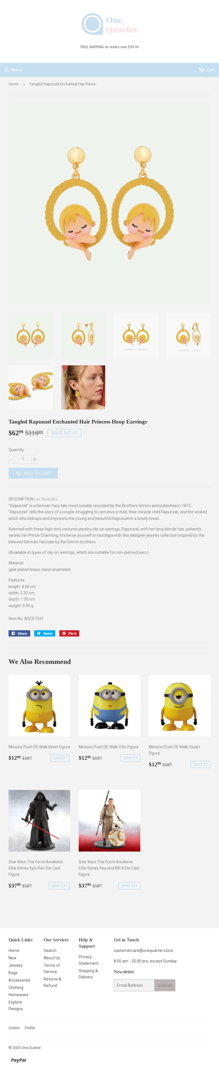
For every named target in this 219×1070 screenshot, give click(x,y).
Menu (16, 70)
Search (50, 950)
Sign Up (165, 985)
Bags (13, 972)
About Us (52, 958)
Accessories (20, 980)
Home (14, 84)
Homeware (19, 994)
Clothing (16, 987)
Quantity (16, 449)
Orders (14, 1028)
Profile (30, 1028)
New (13, 958)
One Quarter (31, 1047)
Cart (210, 70)
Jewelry (16, 965)
